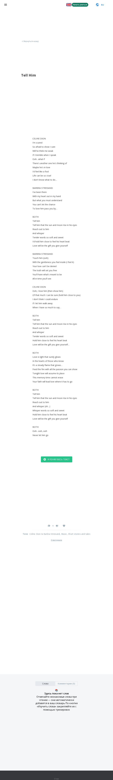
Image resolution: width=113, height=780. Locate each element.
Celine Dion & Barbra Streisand (44, 534)
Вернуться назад (31, 41)
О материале (56, 540)
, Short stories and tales (78, 534)
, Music (63, 534)
